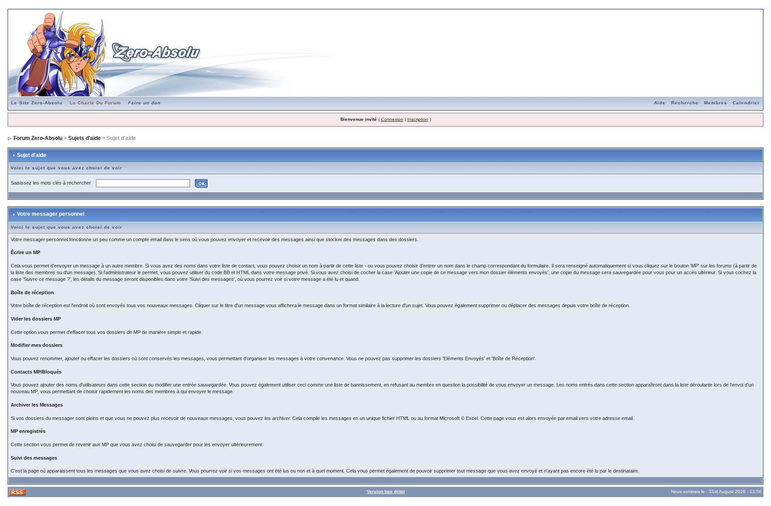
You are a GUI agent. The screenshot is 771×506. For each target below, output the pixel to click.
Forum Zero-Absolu (37, 138)
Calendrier (746, 102)
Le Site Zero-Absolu (36, 102)
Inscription (417, 119)
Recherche (685, 102)
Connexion (392, 119)
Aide (660, 102)
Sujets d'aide (84, 138)
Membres (715, 102)
